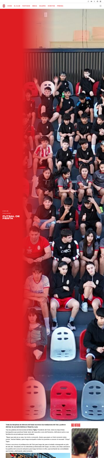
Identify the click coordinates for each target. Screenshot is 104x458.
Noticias (8, 213)
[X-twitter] (94, 1)
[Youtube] (91, 1)
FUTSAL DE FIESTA (11, 217)
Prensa (60, 5)
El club (17, 5)
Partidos (26, 5)
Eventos (51, 5)
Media (34, 5)
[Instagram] (88, 1)
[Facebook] (97, 1)
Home (9, 5)
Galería (42, 5)
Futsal (4, 213)
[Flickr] (100, 1)
